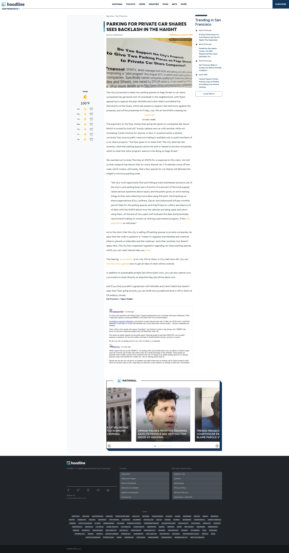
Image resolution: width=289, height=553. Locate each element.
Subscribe (280, 4)
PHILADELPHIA (173, 530)
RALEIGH (100, 534)
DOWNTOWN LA (199, 520)
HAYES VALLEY (183, 523)
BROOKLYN (214, 516)
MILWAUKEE (201, 527)
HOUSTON (217, 523)
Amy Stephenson (114, 35)
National (117, 4)
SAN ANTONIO (164, 534)
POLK (204, 530)
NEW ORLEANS (98, 530)
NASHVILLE (86, 530)
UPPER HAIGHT (166, 537)
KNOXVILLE (89, 527)
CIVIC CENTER (114, 520)
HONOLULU (207, 523)
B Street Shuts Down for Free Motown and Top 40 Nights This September (209, 37)
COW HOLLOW (148, 520)
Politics (130, 4)
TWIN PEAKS (141, 537)
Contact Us (126, 497)
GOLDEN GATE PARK (168, 523)
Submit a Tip (179, 474)
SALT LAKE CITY (151, 534)
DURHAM (73, 523)
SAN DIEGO (176, 534)
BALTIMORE (187, 516)
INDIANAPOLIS (77, 527)
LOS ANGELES (125, 527)
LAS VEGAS (99, 527)
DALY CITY (136, 516)
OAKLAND (109, 516)
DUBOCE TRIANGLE (214, 520)
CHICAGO (92, 520)
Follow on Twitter (128, 479)
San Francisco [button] (10, 9)
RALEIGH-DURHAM (112, 534)
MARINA (161, 527)
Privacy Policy (180, 488)
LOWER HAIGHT (139, 527)
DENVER (167, 520)
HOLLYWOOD (195, 523)
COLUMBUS (137, 520)
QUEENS (90, 534)
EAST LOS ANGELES (85, 523)
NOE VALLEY (124, 530)
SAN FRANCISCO (97, 516)
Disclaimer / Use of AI (183, 497)
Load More (208, 94)
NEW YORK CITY (111, 530)
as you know (126, 259)
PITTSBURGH (195, 530)
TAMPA (119, 537)
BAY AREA (145, 516)
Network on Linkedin (130, 488)
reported (149, 115)
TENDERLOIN (129, 537)
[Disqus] (149, 336)
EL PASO (97, 523)
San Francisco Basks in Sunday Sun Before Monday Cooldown (210, 67)
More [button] (184, 4)
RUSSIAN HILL (126, 534)
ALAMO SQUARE (157, 516)
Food (165, 4)
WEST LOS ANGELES (197, 537)
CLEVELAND (126, 520)
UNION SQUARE (153, 537)
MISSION (76, 530)
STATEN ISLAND (108, 537)
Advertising (179, 483)
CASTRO (72, 520)
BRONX (205, 516)
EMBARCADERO (109, 523)
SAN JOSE (86, 516)
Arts (174, 4)
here (148, 250)
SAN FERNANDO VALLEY (191, 534)
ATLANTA (169, 516)
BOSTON (197, 516)
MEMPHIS (171, 527)
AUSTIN (177, 516)
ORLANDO (161, 530)
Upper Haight (127, 299)
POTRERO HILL (80, 534)
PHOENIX (184, 530)
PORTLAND (213, 530)
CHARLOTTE (82, 520)
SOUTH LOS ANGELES (93, 537)
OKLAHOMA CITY (149, 530)
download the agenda (117, 264)
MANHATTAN (151, 527)
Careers (177, 479)
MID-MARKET (189, 527)
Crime (142, 4)
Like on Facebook (128, 483)
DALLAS (159, 520)
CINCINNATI (102, 520)
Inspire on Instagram (130, 492)
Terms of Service (181, 492)
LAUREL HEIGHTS (112, 527)
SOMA (213, 534)
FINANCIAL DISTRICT (134, 523)
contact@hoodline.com (76, 498)
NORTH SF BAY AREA (122, 516)
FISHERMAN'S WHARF (151, 523)
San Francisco (121, 16)
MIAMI (179, 527)
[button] (109, 445)
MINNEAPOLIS (213, 527)
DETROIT (177, 520)
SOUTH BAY (75, 516)
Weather (154, 4)
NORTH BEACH (136, 530)
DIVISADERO (187, 520)
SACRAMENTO (138, 534)
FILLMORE (120, 523)
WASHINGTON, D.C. (181, 537)
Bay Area (110, 16)
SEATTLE (205, 534)
